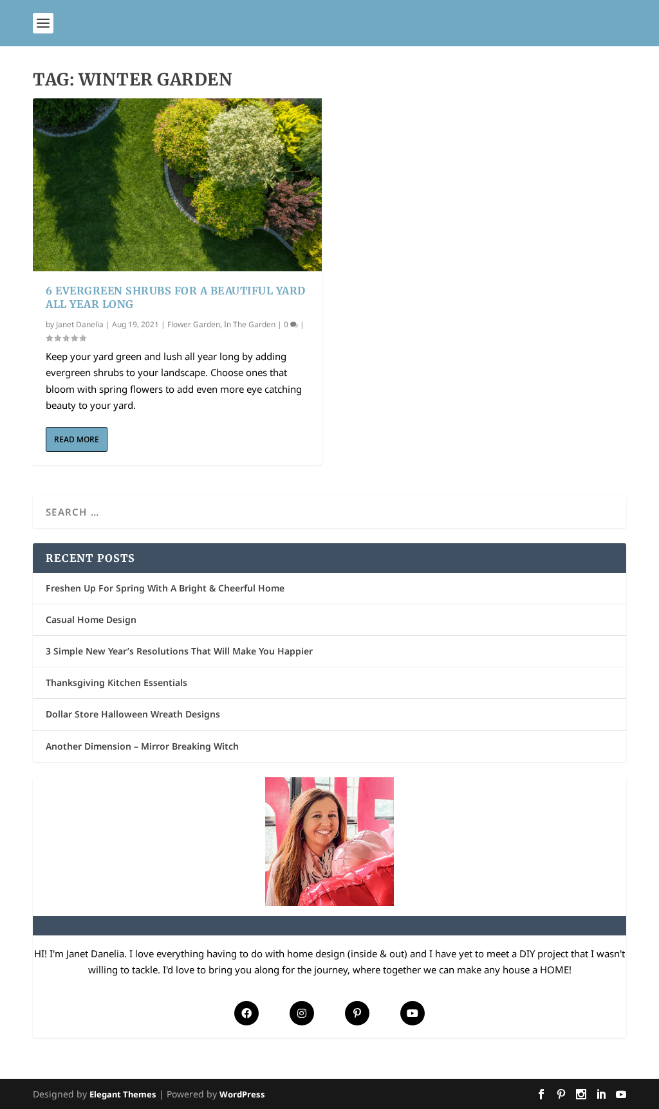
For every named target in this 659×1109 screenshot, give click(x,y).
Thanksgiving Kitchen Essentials (116, 682)
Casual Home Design (91, 619)
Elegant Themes (122, 1094)
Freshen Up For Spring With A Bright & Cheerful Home (165, 588)
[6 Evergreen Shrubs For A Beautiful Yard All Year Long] (177, 184)
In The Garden (249, 324)
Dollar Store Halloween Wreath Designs (133, 714)
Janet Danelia (80, 324)
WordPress (242, 1094)
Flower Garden (193, 324)
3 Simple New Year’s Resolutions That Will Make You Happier (179, 651)
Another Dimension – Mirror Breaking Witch (142, 746)
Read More (76, 439)
